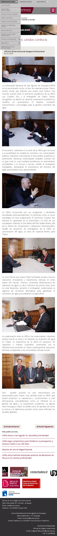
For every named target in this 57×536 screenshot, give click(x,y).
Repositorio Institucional (6, 9)
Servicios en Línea (8, 2)
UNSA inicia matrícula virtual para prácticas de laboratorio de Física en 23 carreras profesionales (28, 456)
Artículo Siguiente (45, 426)
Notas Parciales (6, 30)
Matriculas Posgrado (8, 39)
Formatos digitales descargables (7, 47)
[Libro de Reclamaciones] (11, 493)
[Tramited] (11, 483)
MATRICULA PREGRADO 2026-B (8, 26)
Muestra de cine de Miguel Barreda (17, 449)
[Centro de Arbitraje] (11, 472)
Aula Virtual (41, 2)
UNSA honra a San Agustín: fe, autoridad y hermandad (25, 435)
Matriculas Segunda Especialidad (8, 35)
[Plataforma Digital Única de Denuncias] (31, 483)
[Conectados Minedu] (31, 472)
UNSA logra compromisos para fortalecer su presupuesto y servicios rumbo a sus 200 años (27, 442)
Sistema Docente (26, 2)
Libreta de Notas (6, 18)
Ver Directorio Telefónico (40, 521)
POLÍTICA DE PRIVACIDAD (46, 526)
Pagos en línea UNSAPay (9, 14)
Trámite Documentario (9, 22)
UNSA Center (5, 5)
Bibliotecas (5, 43)
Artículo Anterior (11, 426)
